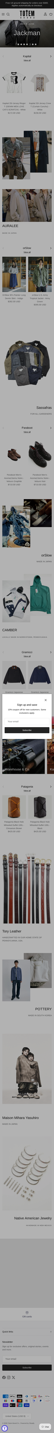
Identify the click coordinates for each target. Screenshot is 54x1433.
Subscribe (27, 730)
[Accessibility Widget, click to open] (4, 1428)
